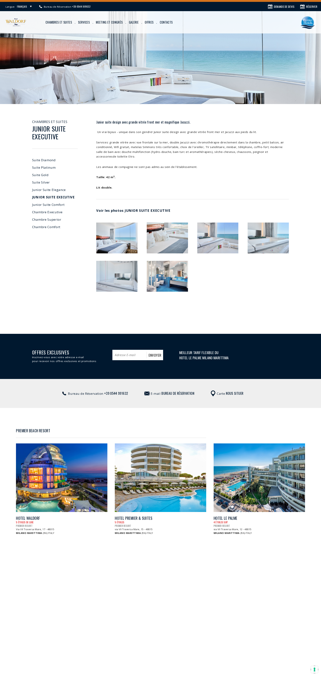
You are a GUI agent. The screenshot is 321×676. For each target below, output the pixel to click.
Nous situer (234, 393)
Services (84, 22)
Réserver (311, 6)
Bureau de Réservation (177, 393)
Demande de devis (284, 6)
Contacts (166, 22)
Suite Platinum (44, 167)
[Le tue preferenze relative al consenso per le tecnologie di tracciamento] (314, 669)
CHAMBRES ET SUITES (59, 22)
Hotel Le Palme (225, 518)
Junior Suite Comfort (48, 204)
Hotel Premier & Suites (133, 518)
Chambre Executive (47, 212)
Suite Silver (41, 182)
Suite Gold (40, 175)
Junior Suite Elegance (49, 190)
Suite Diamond (44, 160)
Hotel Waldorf (28, 518)
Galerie (134, 22)
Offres (149, 22)
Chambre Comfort (46, 227)
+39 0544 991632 (116, 393)
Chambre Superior (46, 219)
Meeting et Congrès (109, 22)
